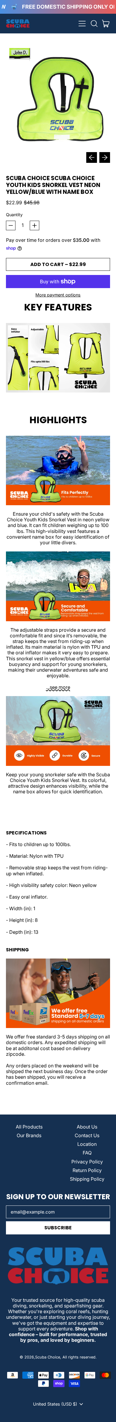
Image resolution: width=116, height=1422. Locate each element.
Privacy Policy (87, 1162)
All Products (29, 1127)
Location (87, 1144)
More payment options (58, 294)
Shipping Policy (87, 1179)
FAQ (87, 1153)
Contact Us (87, 1135)
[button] (94, 23)
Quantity (14, 214)
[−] (10, 225)
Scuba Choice (47, 1357)
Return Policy (87, 1170)
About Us (87, 1127)
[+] (34, 225)
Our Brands (29, 1135)
